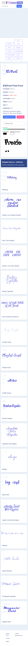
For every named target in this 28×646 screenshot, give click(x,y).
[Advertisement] (14, 23)
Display (18, 47)
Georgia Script (6, 342)
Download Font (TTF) (9, 117)
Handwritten (19, 51)
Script (9, 51)
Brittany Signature (7, 291)
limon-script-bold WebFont (10, 317)
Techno (18, 58)
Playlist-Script (6, 367)
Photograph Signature (9, 596)
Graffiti (11, 95)
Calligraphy (10, 54)
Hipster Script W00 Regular (10, 520)
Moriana (4, 545)
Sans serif (18, 42)
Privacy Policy (7, 634)
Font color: (6, 131)
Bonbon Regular (7, 418)
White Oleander (7, 571)
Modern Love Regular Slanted (11, 215)
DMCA (7, 641)
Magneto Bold (6, 622)
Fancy (18, 54)
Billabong (5, 189)
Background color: (15, 131)
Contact (8, 638)
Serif (9, 47)
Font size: (5, 127)
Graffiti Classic (6, 393)
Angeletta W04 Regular (9, 444)
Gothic (9, 58)
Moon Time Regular (8, 240)
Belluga (4, 469)
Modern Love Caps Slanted (10, 266)
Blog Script (5, 494)
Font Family (20, 117)
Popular (9, 43)
